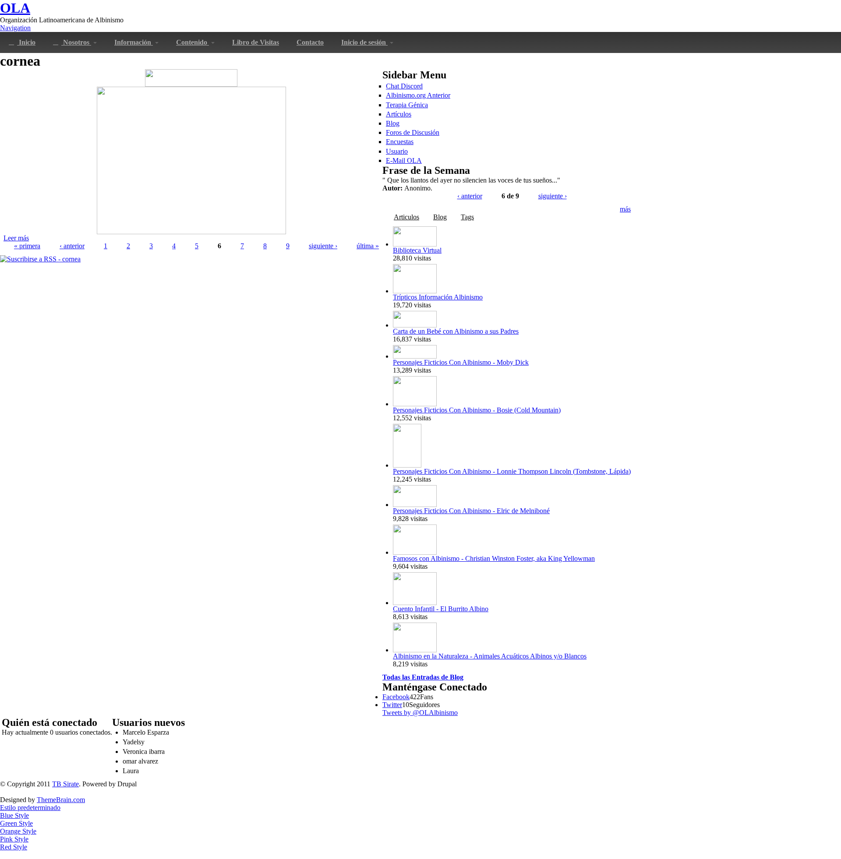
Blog (392, 123)
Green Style (16, 823)
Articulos (406, 217)
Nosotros (76, 42)
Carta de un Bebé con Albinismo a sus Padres (456, 331)
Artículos (398, 114)
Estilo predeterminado (30, 807)
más (625, 209)
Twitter (392, 704)
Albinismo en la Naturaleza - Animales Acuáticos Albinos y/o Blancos (490, 656)
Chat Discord (404, 86)
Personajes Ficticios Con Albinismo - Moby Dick (461, 362)
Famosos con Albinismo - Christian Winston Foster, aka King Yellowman (494, 558)
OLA (15, 8)
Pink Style (14, 839)
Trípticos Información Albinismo (438, 297)
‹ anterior (72, 246)
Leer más (16, 238)
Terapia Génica (407, 105)
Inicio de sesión (364, 42)
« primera (27, 246)
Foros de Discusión (412, 132)
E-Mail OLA (404, 160)
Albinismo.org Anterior (418, 95)
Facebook (396, 697)
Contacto (310, 42)
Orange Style (18, 831)
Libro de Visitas (255, 42)
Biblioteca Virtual (417, 250)
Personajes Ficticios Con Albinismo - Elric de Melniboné (471, 510)
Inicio (26, 42)
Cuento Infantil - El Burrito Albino (440, 609)
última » (368, 246)
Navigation (15, 28)
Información (133, 42)
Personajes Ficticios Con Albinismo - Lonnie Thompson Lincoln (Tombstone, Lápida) (512, 471)
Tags (467, 217)
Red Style (13, 847)
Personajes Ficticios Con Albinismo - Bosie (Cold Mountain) (477, 410)
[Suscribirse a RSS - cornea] (40, 259)
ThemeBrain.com (61, 799)
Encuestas (399, 141)
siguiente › (323, 246)
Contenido (192, 42)
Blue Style (14, 815)
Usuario (397, 151)
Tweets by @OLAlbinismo (420, 712)
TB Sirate (65, 784)
